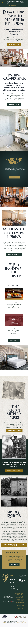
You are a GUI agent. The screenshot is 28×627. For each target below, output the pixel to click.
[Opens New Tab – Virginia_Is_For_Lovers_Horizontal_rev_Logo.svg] (8, 602)
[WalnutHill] (14, 435)
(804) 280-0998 (13, 586)
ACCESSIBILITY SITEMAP (20, 593)
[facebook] (11, 589)
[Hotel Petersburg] (5, 574)
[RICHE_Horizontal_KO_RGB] (15, 1)
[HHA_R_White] (8, 594)
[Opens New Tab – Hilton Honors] (22, 579)
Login (19, 5)
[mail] (17, 589)
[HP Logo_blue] (8, 615)
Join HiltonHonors (12, 5)
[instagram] (14, 589)
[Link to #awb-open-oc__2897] (3, 2)
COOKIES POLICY (20, 597)
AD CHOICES (20, 608)
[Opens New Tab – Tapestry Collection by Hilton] (22, 575)
